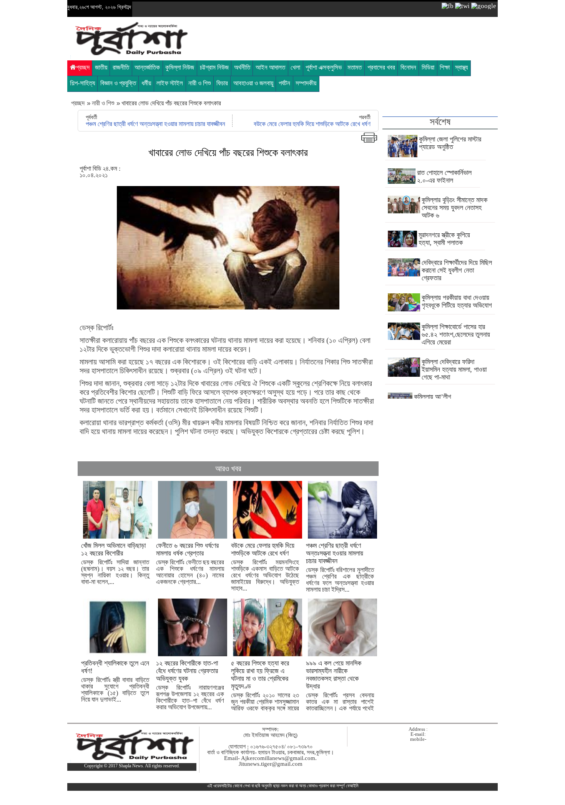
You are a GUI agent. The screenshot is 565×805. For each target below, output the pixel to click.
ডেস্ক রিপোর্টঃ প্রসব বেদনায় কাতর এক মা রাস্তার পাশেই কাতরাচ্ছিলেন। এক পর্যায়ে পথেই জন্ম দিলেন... (340, 689)
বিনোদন (408, 67)
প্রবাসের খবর (381, 67)
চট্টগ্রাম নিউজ (214, 67)
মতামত (354, 67)
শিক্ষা (445, 67)
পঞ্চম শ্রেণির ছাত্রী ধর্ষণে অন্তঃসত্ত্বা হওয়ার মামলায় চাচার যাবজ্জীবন (155, 124)
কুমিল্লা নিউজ (179, 67)
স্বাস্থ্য (461, 67)
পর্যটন (284, 83)
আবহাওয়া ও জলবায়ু (253, 83)
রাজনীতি (121, 67)
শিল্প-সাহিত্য (82, 83)
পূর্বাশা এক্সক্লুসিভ (324, 67)
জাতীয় (101, 67)
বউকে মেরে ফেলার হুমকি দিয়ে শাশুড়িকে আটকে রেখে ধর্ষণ (312, 124)
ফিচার (222, 83)
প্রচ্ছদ (83, 67)
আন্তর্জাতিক (147, 67)
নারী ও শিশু (199, 83)
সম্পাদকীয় (306, 83)
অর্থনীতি (242, 67)
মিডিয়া (428, 67)
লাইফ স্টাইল (169, 83)
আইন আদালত (270, 67)
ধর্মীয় (146, 83)
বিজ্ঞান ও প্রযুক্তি (118, 83)
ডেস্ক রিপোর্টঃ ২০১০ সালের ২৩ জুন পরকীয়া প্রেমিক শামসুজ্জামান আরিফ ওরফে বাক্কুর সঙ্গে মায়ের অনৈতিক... (265, 689)
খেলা (295, 67)
